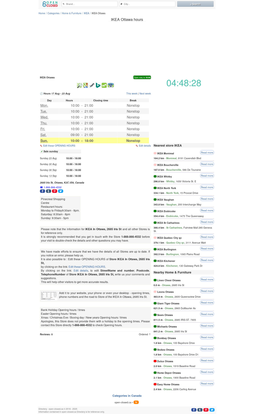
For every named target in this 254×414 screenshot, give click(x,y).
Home (42, 13)
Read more (207, 152)
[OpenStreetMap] (79, 85)
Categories (53, 13)
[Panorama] (111, 85)
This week (131, 93)
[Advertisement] (127, 48)
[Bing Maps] (98, 85)
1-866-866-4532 (53, 187)
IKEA (86, 13)
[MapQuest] (104, 85)
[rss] (136, 402)
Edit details (145, 145)
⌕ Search (195, 4)
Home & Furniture (71, 13)
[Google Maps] (85, 85)
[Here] (92, 85)
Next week (145, 93)
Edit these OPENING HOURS (59, 145)
